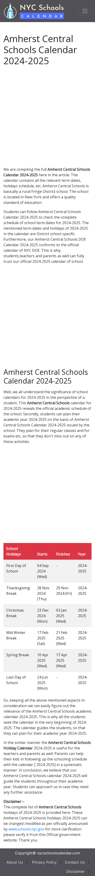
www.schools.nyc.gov (26, 829)
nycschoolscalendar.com (58, 853)
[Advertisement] (47, 115)
